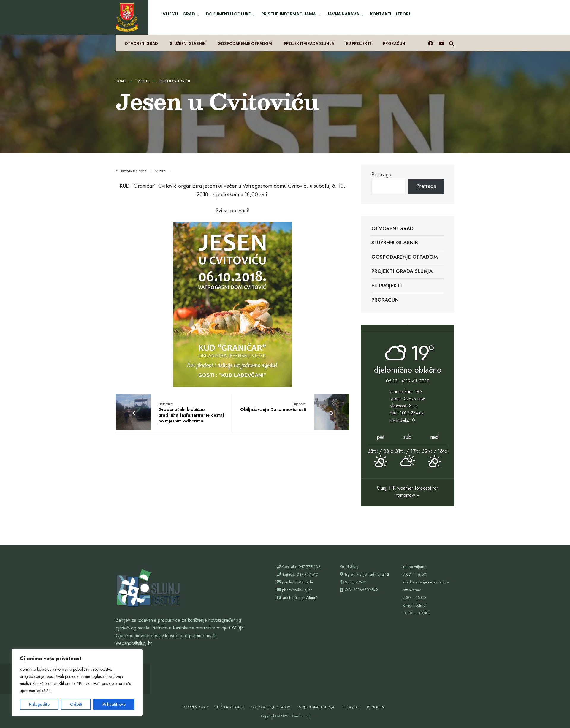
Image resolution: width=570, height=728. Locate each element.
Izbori (403, 14)
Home (121, 81)
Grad (189, 14)
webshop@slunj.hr (134, 643)
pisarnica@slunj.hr (297, 590)
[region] (77, 682)
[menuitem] (191, 13)
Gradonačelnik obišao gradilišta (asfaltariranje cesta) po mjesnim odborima (191, 412)
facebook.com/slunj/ (299, 597)
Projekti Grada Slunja (309, 43)
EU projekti (358, 43)
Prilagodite (39, 704)
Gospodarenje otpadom (245, 43)
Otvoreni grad (141, 43)
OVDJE (236, 627)
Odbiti (76, 704)
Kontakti (380, 14)
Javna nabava (343, 14)
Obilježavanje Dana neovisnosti (273, 407)
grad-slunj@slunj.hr (297, 582)
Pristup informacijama (288, 14)
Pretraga (381, 174)
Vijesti (170, 14)
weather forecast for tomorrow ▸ (407, 491)
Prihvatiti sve (114, 704)
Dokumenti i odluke (228, 14)
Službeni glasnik (188, 43)
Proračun (394, 43)
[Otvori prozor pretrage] (451, 43)
